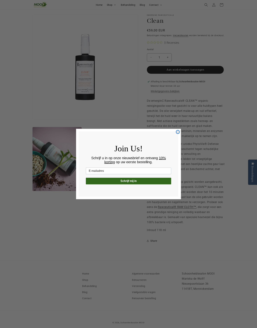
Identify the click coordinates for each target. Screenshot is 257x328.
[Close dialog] (178, 132)
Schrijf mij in (128, 180)
